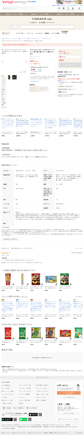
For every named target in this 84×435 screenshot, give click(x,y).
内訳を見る (33, 73)
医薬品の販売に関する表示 (61, 426)
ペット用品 (4, 397)
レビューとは (78, 248)
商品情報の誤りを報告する (10, 239)
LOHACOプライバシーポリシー (57, 425)
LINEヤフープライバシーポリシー (19, 432)
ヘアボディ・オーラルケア (42, 391)
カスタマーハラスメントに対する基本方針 (31, 425)
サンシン (37, 56)
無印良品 (21, 403)
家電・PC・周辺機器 (40, 400)
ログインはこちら (34, 81)
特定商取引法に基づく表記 (23, 426)
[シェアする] (21, 71)
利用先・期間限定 (38, 71)
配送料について (62, 80)
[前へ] (2, 61)
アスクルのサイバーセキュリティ (9, 426)
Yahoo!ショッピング (6, 432)
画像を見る (4, 107)
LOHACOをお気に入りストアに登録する (70, 419)
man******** (4, 255)
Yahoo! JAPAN (56, 5)
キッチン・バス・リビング (25, 391)
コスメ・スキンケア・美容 (25, 385)
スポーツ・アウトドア (41, 397)
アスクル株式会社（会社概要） (8, 428)
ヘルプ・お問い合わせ (69, 397)
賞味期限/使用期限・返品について (66, 89)
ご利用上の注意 (45, 425)
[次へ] (26, 61)
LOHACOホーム (6, 38)
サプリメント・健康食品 (24, 394)
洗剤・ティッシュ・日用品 (7, 391)
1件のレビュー (33, 58)
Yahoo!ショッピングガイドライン (61, 432)
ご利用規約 (67, 425)
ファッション (22, 397)
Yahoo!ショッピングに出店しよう (69, 5)
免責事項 (51, 432)
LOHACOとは (10, 425)
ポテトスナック (36, 38)
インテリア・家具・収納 (24, 400)
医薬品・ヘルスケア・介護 (42, 394)
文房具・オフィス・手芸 (7, 400)
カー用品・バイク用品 (6, 403)
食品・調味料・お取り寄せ (42, 385)
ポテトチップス (46, 38)
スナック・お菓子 (16, 38)
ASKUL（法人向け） (73, 426)
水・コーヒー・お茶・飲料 (25, 388)
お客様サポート (17, 425)
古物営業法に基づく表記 (48, 426)
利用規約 (46, 432)
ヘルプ (80, 5)
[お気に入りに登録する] (24, 71)
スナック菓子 (26, 38)
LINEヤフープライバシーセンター (35, 432)
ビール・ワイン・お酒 (41, 388)
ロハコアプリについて (16, 415)
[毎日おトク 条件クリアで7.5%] (42, 14)
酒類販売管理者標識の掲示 (36, 426)
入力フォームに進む (69, 413)
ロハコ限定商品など (6, 385)
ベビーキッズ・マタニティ (7, 394)
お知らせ (4, 425)
